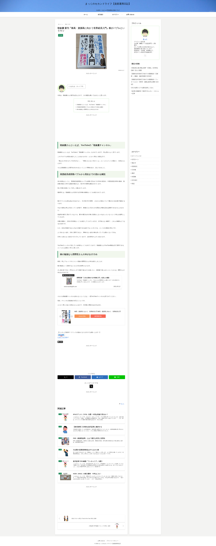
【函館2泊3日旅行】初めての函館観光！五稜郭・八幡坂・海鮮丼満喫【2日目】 (144, 75)
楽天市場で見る (98, 316)
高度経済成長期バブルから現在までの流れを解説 (90, 107)
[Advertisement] (91, 78)
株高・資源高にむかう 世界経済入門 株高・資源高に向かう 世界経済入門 (98, 311)
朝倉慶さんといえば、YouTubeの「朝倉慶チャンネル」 (92, 104)
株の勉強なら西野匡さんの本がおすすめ (87, 109)
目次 (89, 101)
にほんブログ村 (62, 337)
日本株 (60, 341)
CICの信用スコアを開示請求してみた (142, 87)
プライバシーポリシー (112, 540)
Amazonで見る (82, 316)
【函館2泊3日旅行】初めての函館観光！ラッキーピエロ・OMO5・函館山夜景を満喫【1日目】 (145, 82)
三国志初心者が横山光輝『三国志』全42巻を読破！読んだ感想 (144, 69)
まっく (145, 39)
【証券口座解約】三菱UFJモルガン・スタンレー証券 (145, 92)
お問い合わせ (101, 540)
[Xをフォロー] (91, 386)
